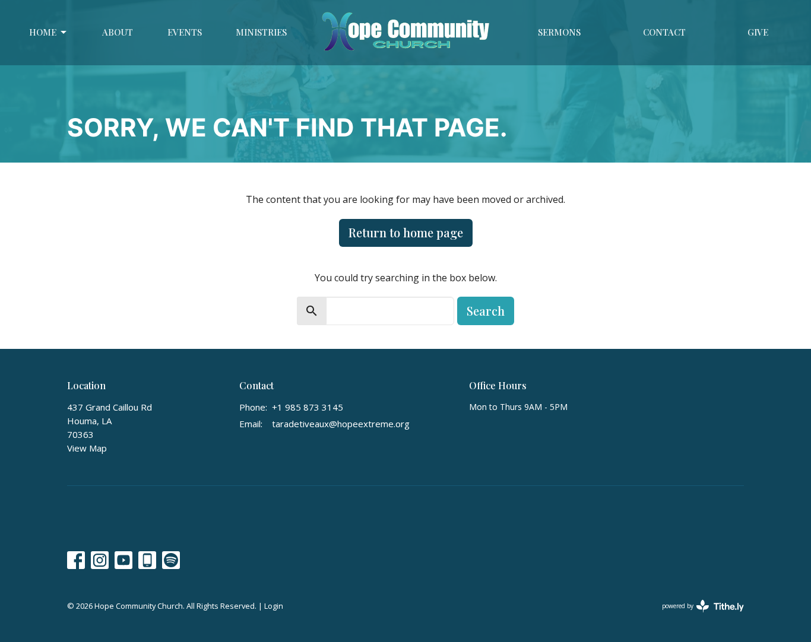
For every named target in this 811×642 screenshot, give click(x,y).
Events (184, 32)
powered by (696, 616)
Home (42, 32)
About (117, 32)
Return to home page (406, 232)
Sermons (559, 32)
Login (273, 605)
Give (757, 32)
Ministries (261, 32)
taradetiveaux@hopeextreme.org (341, 424)
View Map (87, 448)
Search (486, 311)
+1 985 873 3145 (307, 407)
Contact (664, 32)
